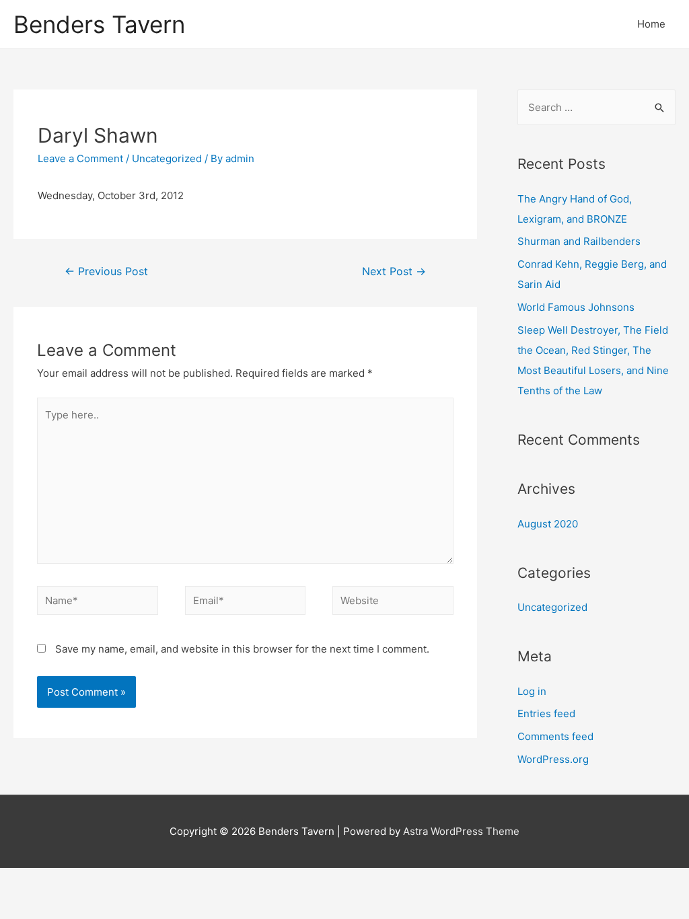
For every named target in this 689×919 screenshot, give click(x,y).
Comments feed (555, 736)
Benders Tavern (99, 24)
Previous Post (106, 271)
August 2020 (547, 523)
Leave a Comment (80, 158)
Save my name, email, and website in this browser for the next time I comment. (242, 648)
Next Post (394, 271)
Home (651, 23)
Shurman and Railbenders (579, 241)
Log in (531, 691)
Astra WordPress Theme (461, 831)
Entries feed (546, 713)
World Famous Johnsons (575, 307)
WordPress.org (553, 759)
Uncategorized (167, 158)
